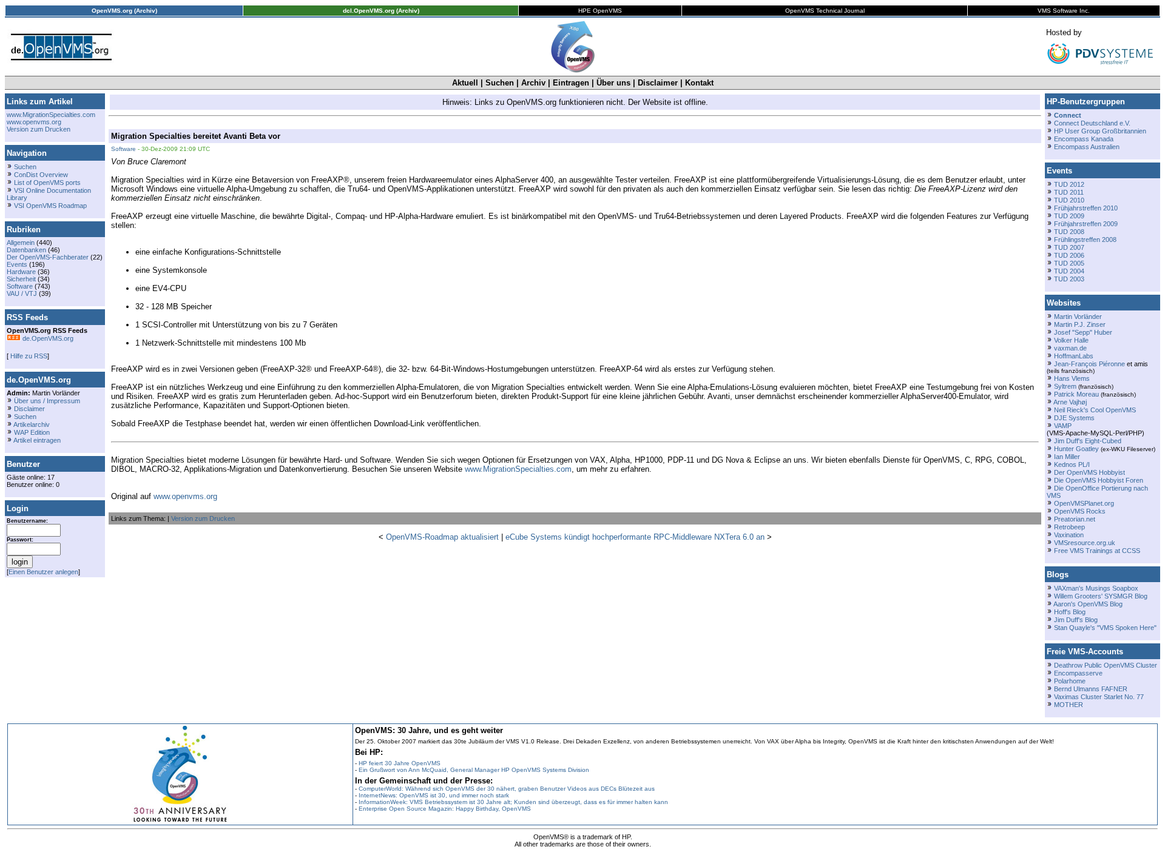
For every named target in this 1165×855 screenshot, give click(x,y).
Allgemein (21, 242)
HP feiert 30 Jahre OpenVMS (400, 763)
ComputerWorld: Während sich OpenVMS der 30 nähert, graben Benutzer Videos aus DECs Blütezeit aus (507, 788)
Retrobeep (1069, 527)
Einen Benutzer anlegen (43, 571)
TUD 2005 (1069, 263)
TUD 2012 (1069, 184)
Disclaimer (658, 82)
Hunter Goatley (1076, 448)
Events (17, 264)
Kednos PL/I (1072, 464)
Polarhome (1070, 681)
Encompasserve (1078, 673)
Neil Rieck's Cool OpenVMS (1095, 410)
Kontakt (699, 82)
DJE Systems (1074, 417)
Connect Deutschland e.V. (1092, 123)
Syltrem (1065, 386)
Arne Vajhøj (1070, 402)
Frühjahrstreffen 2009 (1086, 223)
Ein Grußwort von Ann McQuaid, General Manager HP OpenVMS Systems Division (474, 769)
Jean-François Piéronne (1089, 363)
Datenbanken (26, 249)
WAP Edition (32, 432)
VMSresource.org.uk (1084, 542)
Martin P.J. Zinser (1080, 324)
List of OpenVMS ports (47, 182)
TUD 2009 (1069, 216)
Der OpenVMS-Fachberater (48, 257)
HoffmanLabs (1073, 356)
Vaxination (1069, 534)
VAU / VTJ (22, 293)
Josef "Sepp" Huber (1083, 332)
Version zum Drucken (38, 129)
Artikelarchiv (31, 424)
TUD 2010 (1069, 200)
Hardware (21, 271)
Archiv (533, 82)
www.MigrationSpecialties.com (51, 114)
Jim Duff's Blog (1076, 619)
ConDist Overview (41, 174)
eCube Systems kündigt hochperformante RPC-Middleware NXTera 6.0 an (635, 537)
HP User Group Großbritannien (1100, 131)
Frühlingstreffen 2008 (1085, 239)
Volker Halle (1071, 340)
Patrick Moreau (1076, 394)
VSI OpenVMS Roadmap (50, 205)
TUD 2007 (1069, 247)
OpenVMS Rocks (1080, 511)
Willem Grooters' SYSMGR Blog (1100, 596)
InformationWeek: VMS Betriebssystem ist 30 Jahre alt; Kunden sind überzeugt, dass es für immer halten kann (513, 802)
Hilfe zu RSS (27, 356)
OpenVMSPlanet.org (1084, 503)
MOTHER (1068, 704)
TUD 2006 (1069, 255)
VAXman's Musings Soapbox (1096, 588)
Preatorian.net (1074, 519)
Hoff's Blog (1070, 611)
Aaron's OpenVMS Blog (1088, 604)
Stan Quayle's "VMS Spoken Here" (1105, 627)
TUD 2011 (1069, 192)
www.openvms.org (34, 122)
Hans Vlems (1072, 378)
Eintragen (571, 82)
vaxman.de (1070, 348)
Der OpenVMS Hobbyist (1089, 472)
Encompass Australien (1086, 146)
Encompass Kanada (1083, 138)
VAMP (1063, 425)
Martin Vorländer (1078, 316)
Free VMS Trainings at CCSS (1097, 550)
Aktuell (465, 82)
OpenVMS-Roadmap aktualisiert (442, 537)
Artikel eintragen (37, 440)
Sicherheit (21, 279)
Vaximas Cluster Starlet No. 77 (1099, 696)
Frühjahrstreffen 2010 (1086, 208)
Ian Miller (1067, 456)
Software (20, 286)
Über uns (613, 82)
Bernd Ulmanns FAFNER (1090, 688)
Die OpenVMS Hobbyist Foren (1098, 480)
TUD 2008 (1069, 231)
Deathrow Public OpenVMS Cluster (1105, 665)
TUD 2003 (1069, 279)
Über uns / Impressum (47, 400)
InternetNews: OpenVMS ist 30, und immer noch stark (434, 795)
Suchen (499, 82)
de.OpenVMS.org (47, 338)
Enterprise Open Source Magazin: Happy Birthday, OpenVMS (445, 808)
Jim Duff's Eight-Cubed (1087, 440)
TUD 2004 (1069, 271)
